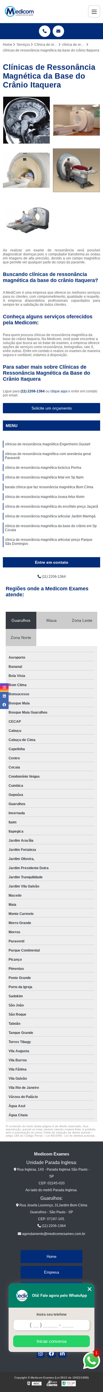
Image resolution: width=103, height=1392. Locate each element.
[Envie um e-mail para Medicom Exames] (58, 31)
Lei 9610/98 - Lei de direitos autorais (70, 1135)
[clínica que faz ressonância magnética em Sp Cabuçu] (26, 170)
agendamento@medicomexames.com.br (53, 1234)
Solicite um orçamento (51, 408)
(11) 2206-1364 (33, 391)
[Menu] (94, 11)
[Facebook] (51, 1353)
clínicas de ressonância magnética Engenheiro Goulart (47, 444)
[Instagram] (40, 1353)
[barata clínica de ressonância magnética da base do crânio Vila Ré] (26, 120)
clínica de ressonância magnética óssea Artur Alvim (44, 497)
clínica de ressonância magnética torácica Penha (43, 468)
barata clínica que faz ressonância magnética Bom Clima (49, 487)
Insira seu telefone (52, 1314)
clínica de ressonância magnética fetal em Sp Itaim (44, 477)
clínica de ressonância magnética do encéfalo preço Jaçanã (51, 507)
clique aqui (59, 391)
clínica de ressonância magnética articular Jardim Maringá (50, 516)
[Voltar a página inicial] (19, 11)
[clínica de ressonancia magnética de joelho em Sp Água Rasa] (76, 120)
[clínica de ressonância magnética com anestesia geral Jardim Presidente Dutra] (26, 220)
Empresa (51, 1272)
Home (51, 1256)
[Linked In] (62, 1353)
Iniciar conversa (51, 1341)
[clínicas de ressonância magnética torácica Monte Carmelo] (76, 170)
